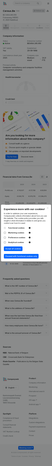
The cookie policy (21, 218)
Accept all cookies (13, 249)
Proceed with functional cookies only (21, 256)
